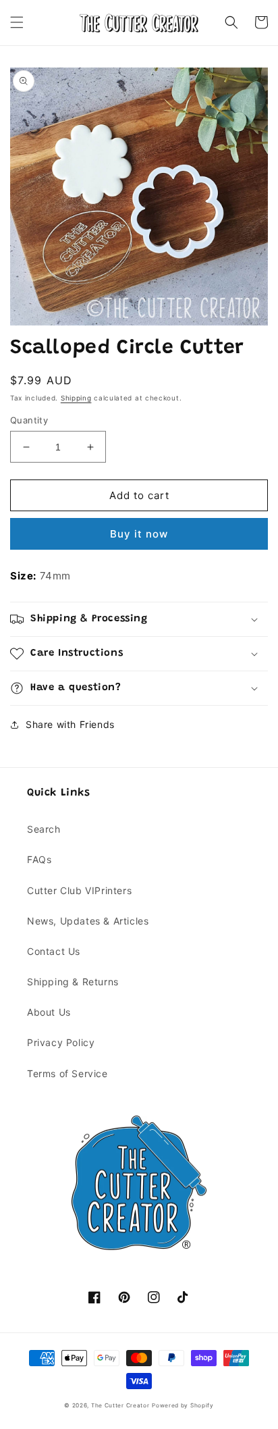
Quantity (29, 420)
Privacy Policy (60, 1042)
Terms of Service (67, 1073)
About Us (49, 1012)
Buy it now (139, 533)
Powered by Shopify (183, 1405)
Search (44, 829)
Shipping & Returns (73, 981)
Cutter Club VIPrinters (79, 890)
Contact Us (53, 951)
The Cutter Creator (120, 1405)
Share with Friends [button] (70, 724)
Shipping (76, 398)
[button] (17, 22)
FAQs (39, 859)
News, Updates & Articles (87, 921)
